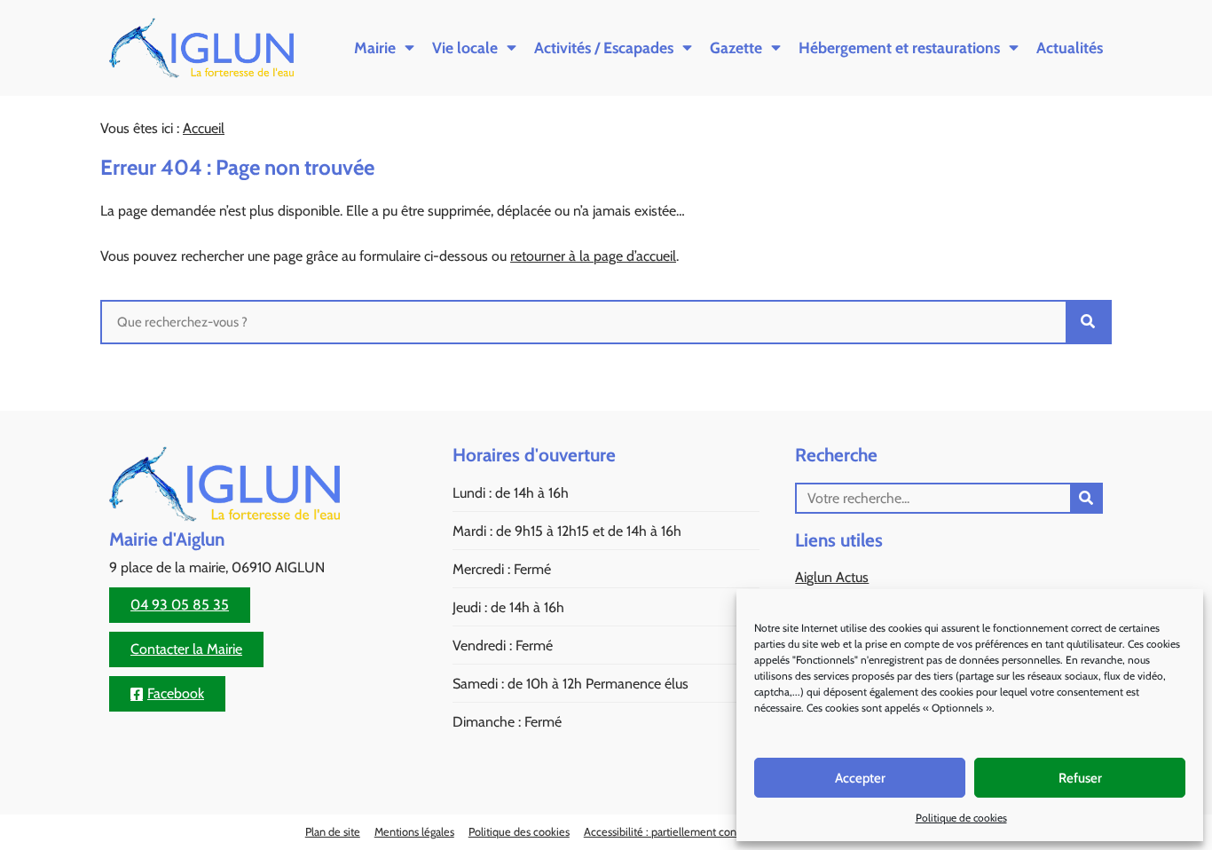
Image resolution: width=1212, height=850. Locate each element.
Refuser (1080, 778)
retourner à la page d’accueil (593, 256)
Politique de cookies (961, 817)
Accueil (203, 128)
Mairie (375, 47)
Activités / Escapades (603, 47)
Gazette (736, 47)
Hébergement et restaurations (899, 47)
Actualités (1069, 47)
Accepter (860, 778)
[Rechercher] (1088, 322)
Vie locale (465, 47)
